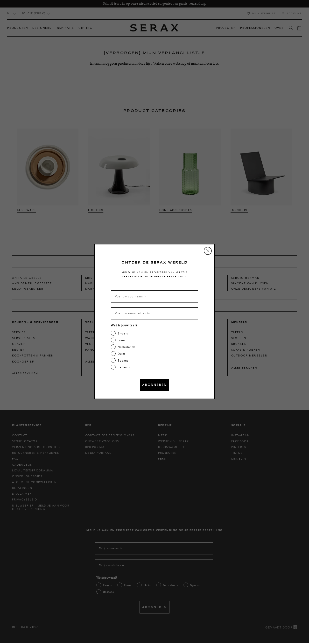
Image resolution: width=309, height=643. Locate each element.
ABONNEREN (154, 384)
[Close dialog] (207, 251)
